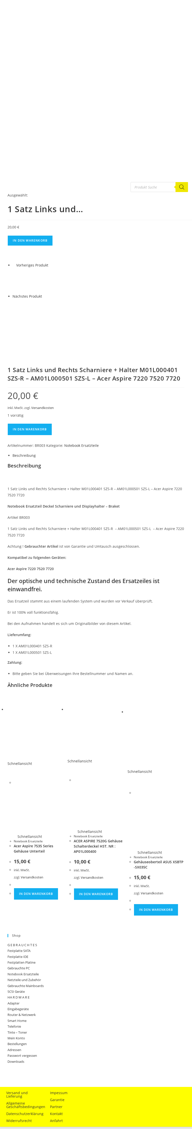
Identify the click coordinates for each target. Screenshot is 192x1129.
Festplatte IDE (18, 956)
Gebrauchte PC (19, 968)
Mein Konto (16, 1038)
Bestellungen (17, 1044)
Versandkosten (42, 408)
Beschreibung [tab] (24, 455)
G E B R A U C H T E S (22, 945)
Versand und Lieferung (17, 1094)
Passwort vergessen (22, 1055)
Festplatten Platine (22, 962)
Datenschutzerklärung (23, 1113)
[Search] (182, 187)
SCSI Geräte (16, 991)
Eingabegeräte (18, 1009)
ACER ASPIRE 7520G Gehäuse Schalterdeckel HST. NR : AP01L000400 (98, 846)
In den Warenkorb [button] (36, 894)
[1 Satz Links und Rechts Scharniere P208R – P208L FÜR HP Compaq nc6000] (25, 280)
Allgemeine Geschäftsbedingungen (23, 1105)
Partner (56, 1106)
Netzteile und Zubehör (24, 980)
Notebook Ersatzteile (81, 445)
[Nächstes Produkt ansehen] (44, 296)
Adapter (14, 1003)
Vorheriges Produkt (32, 265)
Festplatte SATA (19, 950)
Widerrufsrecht (19, 1120)
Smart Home (17, 1020)
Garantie (57, 1099)
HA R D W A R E (19, 997)
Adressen (14, 1050)
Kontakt (56, 1113)
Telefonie (14, 1026)
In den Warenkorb (30, 240)
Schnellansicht (29, 836)
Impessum (59, 1092)
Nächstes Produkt (27, 296)
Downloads (16, 1061)
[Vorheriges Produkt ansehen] (13, 265)
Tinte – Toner (17, 1032)
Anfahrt (56, 1120)
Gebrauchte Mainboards (26, 986)
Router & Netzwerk (22, 1014)
